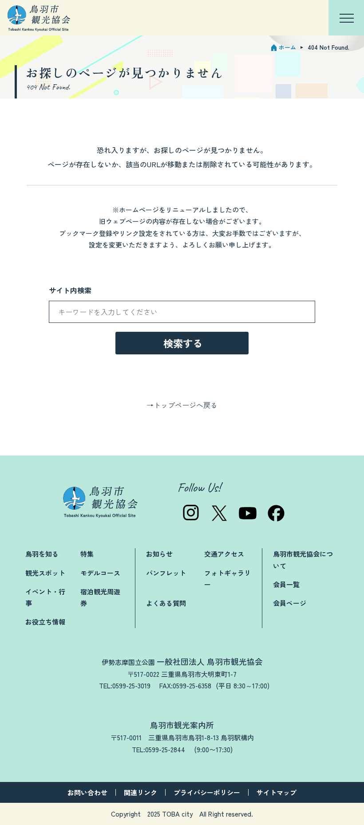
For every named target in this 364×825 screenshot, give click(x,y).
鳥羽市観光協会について (303, 559)
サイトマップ (277, 792)
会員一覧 (286, 584)
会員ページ (289, 603)
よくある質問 (166, 603)
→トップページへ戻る (182, 405)
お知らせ (159, 553)
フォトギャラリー (227, 578)
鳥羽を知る (42, 553)
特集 (87, 553)
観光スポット (45, 573)
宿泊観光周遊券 (100, 597)
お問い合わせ (87, 792)
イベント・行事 (45, 597)
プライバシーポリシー (207, 792)
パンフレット (166, 573)
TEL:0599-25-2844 (158, 749)
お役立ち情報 (45, 621)
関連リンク (140, 792)
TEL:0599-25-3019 (124, 685)
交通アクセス (224, 553)
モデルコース (100, 573)
